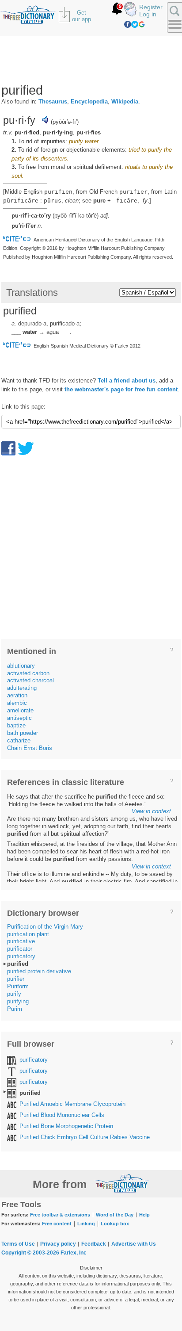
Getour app (81, 16)
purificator (19, 948)
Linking (86, 1223)
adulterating (22, 688)
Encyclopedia (89, 101)
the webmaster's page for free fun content (121, 389)
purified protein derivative (39, 971)
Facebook (127, 24)
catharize (18, 740)
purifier (15, 978)
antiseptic (19, 718)
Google (141, 24)
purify (14, 994)
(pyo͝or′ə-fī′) (65, 122)
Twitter (134, 24)
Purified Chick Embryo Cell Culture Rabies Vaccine (84, 1137)
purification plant (28, 934)
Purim (14, 1009)
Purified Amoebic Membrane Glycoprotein (72, 1104)
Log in (147, 14)
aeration (17, 695)
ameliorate (20, 710)
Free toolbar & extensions (60, 1214)
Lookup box (115, 1223)
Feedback (93, 1244)
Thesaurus (52, 101)
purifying (18, 1001)
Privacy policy (58, 1244)
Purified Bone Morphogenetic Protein (66, 1126)
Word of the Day (114, 1214)
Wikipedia (124, 101)
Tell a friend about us (126, 380)
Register (151, 7)
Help (144, 1214)
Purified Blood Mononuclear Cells (61, 1115)
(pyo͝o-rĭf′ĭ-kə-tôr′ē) (76, 215)
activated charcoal (30, 680)
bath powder (22, 733)
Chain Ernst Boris (29, 748)
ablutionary (21, 665)
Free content (57, 1223)
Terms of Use (18, 1244)
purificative (21, 941)
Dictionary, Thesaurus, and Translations (121, 1183)
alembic (17, 703)
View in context (151, 811)
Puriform (18, 986)
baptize (16, 725)
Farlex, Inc (74, 1253)
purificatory (21, 956)
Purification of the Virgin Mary (45, 926)
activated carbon (28, 673)
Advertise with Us (133, 1244)
